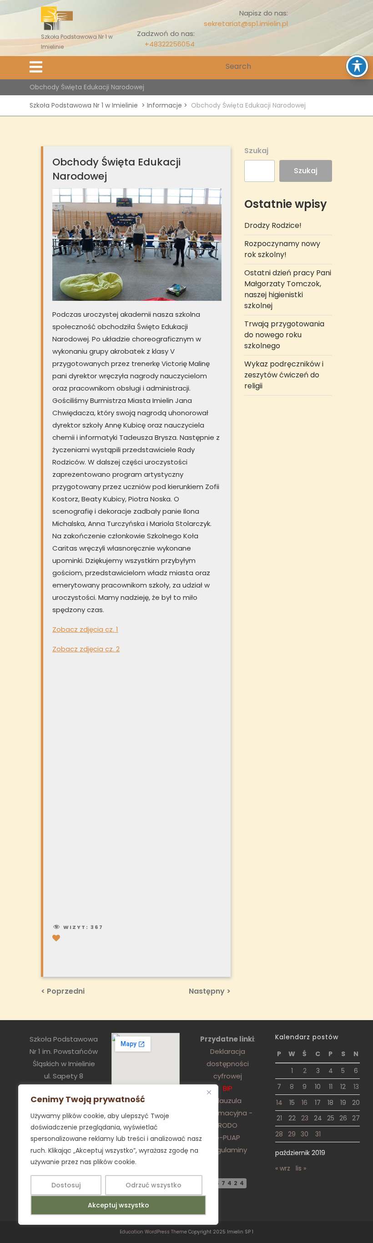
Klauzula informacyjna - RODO (227, 1113)
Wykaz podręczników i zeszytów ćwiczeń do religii (283, 375)
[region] (118, 1154)
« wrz (282, 1168)
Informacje (164, 105)
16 (304, 1102)
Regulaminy (227, 1150)
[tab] (36, 68)
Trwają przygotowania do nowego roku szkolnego (284, 335)
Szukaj (256, 150)
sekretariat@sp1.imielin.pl (246, 23)
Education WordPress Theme (153, 1231)
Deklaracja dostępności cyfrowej (228, 1064)
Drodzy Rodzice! (273, 225)
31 (318, 1134)
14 (279, 1102)
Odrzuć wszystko (153, 1185)
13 (356, 1086)
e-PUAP (227, 1137)
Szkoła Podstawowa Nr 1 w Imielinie (84, 105)
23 (304, 1118)
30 (304, 1134)
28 (279, 1134)
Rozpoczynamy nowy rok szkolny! (282, 249)
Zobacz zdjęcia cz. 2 (86, 649)
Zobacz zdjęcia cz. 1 (85, 629)
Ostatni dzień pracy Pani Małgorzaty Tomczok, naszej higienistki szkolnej (287, 289)
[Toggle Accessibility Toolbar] (357, 66)
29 (292, 1134)
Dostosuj (66, 1185)
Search (337, 67)
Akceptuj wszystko (118, 1205)
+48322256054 (170, 44)
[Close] (208, 1092)
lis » (301, 1168)
